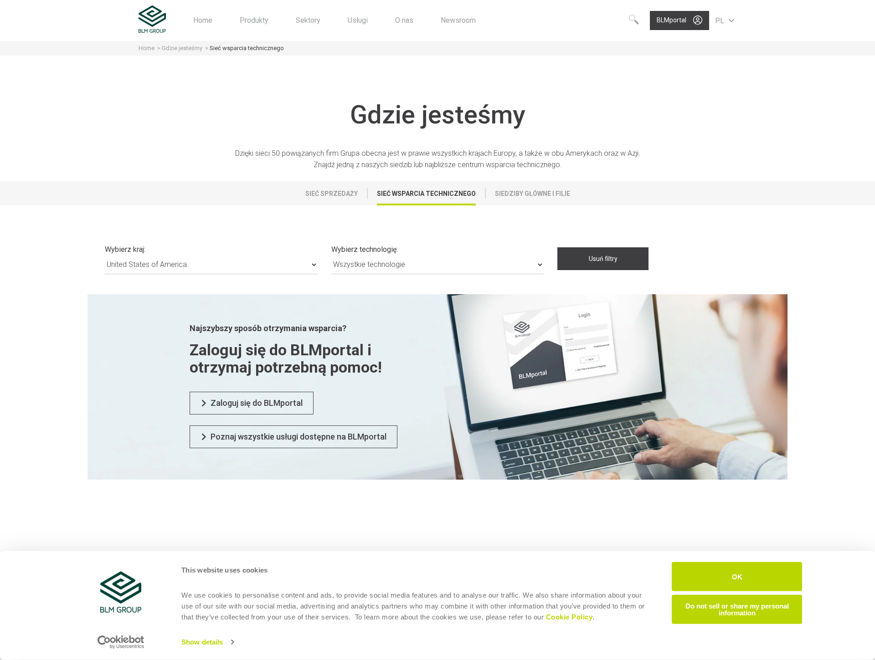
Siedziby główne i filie (532, 193)
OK (737, 576)
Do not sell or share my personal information (737, 609)
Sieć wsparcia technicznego (426, 193)
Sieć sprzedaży (331, 193)
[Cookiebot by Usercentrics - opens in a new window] (121, 642)
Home (146, 48)
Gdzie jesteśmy (182, 48)
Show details (202, 642)
